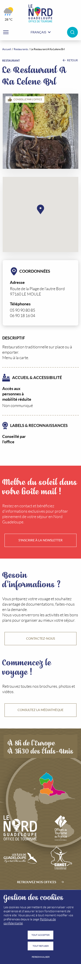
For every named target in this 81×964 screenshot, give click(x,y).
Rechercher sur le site (72, 32)
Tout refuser (41, 946)
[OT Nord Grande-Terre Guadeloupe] (40, 13)
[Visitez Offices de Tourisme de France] (61, 827)
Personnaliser (41, 957)
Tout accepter (41, 935)
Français (38, 32)
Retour (72, 60)
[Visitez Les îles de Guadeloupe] (20, 858)
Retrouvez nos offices (36, 882)
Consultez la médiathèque (40, 710)
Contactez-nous (40, 638)
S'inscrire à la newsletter (40, 540)
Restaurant (11, 60)
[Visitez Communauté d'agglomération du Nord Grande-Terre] (61, 858)
